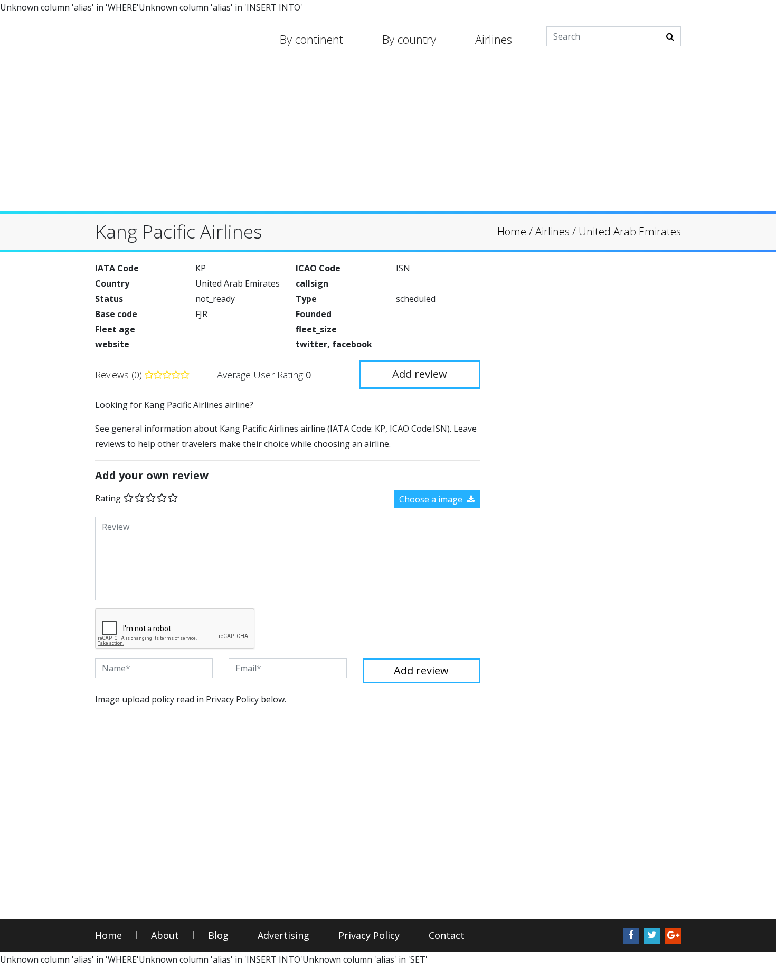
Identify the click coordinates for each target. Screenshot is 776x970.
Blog (218, 935)
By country (409, 39)
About (165, 935)
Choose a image (432, 499)
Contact (447, 935)
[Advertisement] (388, 137)
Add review (419, 374)
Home (108, 935)
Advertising (283, 935)
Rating (108, 498)
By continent (311, 39)
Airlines (493, 39)
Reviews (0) (120, 374)
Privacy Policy (369, 935)
